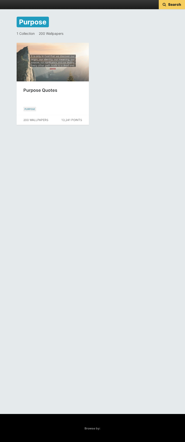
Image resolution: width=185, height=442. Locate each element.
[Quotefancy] (18, 4)
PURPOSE (30, 109)
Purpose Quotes (40, 90)
